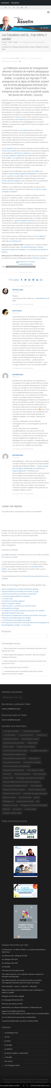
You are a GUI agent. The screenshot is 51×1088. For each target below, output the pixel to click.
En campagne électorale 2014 (12, 1000)
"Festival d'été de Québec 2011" (14, 754)
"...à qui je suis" (41, 735)
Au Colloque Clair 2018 (10, 963)
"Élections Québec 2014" (11, 793)
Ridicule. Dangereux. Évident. (11, 603)
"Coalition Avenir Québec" (25, 747)
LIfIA (37, 801)
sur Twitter (35, 171)
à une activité (23, 130)
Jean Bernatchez (27, 264)
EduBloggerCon (8, 801)
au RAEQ (41, 236)
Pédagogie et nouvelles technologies (34, 805)
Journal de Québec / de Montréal (16, 1053)
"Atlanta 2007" (32, 743)
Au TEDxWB (6, 967)
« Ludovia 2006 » (30, 809)
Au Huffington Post (11, 1033)
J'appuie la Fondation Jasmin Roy (13, 1011)
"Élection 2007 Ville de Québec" (14, 790)
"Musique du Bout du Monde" (13, 770)
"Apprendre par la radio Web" (13, 743)
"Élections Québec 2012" (36, 790)
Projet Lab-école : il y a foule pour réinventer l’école (19, 606)
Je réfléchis (22, 58)
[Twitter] (6, 7)
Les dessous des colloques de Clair (14, 956)
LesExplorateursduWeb (25, 801)
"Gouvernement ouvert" (11, 762)
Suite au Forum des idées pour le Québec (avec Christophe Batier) (25, 1013)
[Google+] (18, 7)
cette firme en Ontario (21, 153)
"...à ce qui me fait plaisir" (31, 731)
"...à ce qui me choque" (34, 58)
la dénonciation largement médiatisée (21, 173)
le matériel (9, 148)
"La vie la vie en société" (32, 762)
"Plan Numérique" (39, 774)
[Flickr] (22, 7)
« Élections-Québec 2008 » (12, 813)
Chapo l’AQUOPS (23, 667)
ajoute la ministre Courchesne (25, 220)
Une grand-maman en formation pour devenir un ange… (20, 591)
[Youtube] (26, 7)
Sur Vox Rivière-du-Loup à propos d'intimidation (19, 1017)
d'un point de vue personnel (31, 576)
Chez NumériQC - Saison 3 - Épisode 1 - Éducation (19, 986)
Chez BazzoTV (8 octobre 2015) (13, 970)
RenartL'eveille (17, 290)
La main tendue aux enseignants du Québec (16, 620)
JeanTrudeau (17, 311)
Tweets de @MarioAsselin (11, 709)
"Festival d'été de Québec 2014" (14, 758)
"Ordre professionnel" (22, 774)
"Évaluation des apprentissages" (35, 793)
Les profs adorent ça (28, 247)
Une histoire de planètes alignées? (13, 601)
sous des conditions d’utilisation (13, 155)
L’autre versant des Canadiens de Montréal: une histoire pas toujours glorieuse (30, 468)
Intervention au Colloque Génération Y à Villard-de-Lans (22, 1007)
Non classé (9, 1061)
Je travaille (5, 555)
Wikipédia (6, 809)
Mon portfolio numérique (10, 608)
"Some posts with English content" (15, 786)
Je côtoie (8, 1041)
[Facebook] (10, 7)
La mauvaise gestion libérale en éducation (16, 596)
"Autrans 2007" (8, 747)
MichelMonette (17, 374)
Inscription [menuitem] (15, 3)
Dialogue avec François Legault (13, 996)
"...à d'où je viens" (9, 735)
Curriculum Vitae (7, 599)
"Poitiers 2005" (8, 778)
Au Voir (7, 1037)
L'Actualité (8, 1057)
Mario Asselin (8, 648)
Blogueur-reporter (9, 797)
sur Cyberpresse (15, 241)
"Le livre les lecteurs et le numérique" (16, 766)
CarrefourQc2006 (25, 797)
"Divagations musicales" (39, 751)
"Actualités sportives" (10, 739)
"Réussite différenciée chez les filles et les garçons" (21, 782)
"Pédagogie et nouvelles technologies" (30, 778)
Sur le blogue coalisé (12, 1065)
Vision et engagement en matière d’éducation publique (20, 589)
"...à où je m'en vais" (26, 735)
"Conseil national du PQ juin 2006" (15, 751)
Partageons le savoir (10, 805)
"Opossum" (7, 774)
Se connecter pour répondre (22, 304)
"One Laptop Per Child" (35, 770)
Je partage (8, 1045)
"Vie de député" (36, 786)
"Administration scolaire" (10, 61)
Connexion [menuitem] (5, 3)
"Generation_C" (34, 758)
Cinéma (36, 797)
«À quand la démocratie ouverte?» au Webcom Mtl (20, 1021)
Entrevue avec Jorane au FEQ (12, 1004)
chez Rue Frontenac (39, 258)
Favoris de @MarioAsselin (11, 720)
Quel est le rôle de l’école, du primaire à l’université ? (19, 594)
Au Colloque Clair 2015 (10, 959)
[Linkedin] (14, 7)
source (38, 94)
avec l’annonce (20, 119)
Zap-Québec (17, 809)
